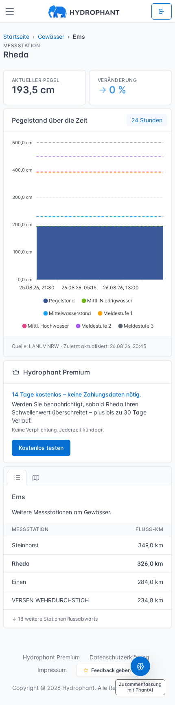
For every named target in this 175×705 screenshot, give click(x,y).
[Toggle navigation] (9, 11)
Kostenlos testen (41, 447)
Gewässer (51, 36)
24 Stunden (146, 120)
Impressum (52, 669)
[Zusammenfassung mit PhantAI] (140, 666)
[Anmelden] (161, 11)
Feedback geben (111, 670)
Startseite (16, 36)
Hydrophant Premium (51, 657)
